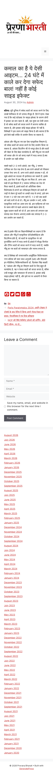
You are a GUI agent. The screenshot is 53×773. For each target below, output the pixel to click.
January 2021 (11, 743)
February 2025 (12, 518)
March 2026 (10, 458)
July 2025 (9, 495)
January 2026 (11, 467)
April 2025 (9, 509)
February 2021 (12, 739)
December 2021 (12, 693)
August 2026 (11, 435)
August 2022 (11, 656)
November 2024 (13, 532)
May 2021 (9, 725)
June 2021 (9, 720)
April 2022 (9, 674)
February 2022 (12, 683)
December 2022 (13, 637)
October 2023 (11, 591)
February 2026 (12, 462)
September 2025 (13, 486)
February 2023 (12, 628)
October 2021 (11, 702)
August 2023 (11, 601)
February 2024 (12, 573)
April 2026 (9, 453)
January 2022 (11, 688)
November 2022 (13, 642)
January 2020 (11, 752)
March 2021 (10, 734)
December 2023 (13, 582)
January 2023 (11, 633)
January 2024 (11, 578)
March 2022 (10, 679)
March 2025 (10, 513)
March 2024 (10, 568)
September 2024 (13, 541)
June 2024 (10, 555)
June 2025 (10, 499)
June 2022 (10, 665)
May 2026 (9, 449)
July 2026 (9, 439)
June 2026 (10, 444)
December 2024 (13, 527)
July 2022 (9, 660)
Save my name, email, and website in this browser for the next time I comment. (27, 406)
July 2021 (9, 716)
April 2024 (9, 564)
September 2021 (13, 706)
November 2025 (13, 476)
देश (9, 303)
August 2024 (11, 545)
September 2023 (13, 596)
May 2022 (9, 670)
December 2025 (13, 472)
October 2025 (11, 481)
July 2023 (9, 605)
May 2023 (9, 614)
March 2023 (10, 624)
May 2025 (9, 504)
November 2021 (12, 697)
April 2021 (9, 729)
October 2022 (11, 647)
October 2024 (11, 536)
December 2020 (13, 748)
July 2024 (9, 550)
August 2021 (11, 711)
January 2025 (11, 522)
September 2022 (13, 651)
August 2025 (11, 490)
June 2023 (10, 610)
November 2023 (13, 587)
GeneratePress (26, 768)
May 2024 (9, 559)
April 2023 (9, 619)
